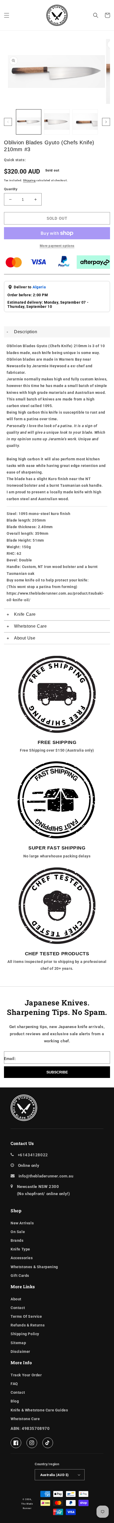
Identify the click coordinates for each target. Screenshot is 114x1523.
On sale (18, 1232)
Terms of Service (26, 1316)
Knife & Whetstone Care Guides (39, 1410)
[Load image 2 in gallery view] (56, 122)
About (16, 1299)
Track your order (26, 1375)
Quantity (10, 189)
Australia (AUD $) (54, 1475)
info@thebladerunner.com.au (46, 1176)
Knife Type (20, 1249)
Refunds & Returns (28, 1325)
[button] (6, 15)
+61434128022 (33, 1155)
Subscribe (57, 1072)
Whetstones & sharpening (34, 1267)
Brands (17, 1240)
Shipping (29, 180)
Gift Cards (20, 1275)
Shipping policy (25, 1334)
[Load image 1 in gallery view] (28, 122)
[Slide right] (106, 122)
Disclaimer (20, 1351)
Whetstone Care (25, 1419)
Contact (18, 1308)
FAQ (14, 1384)
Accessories (22, 1258)
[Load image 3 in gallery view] (85, 122)
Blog (15, 1401)
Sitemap (18, 1343)
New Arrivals (22, 1223)
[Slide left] (8, 122)
